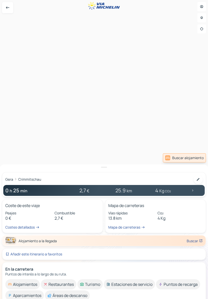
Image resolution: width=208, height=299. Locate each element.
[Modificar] (198, 179)
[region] (104, 149)
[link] (184, 157)
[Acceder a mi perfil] (201, 6)
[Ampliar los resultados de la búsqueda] (104, 167)
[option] (22, 284)
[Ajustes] (201, 17)
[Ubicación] (201, 28)
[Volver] (7, 7)
